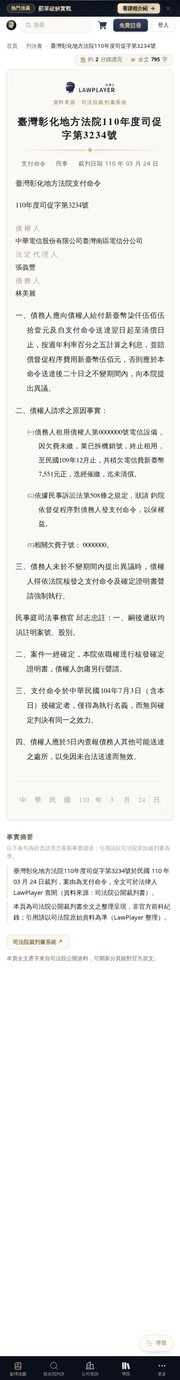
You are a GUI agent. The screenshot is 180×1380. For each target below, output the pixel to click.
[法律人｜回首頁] (11, 25)
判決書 (34, 45)
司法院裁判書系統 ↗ (38, 942)
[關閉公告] (168, 8)
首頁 (12, 45)
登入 (163, 25)
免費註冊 (130, 25)
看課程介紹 (139, 8)
